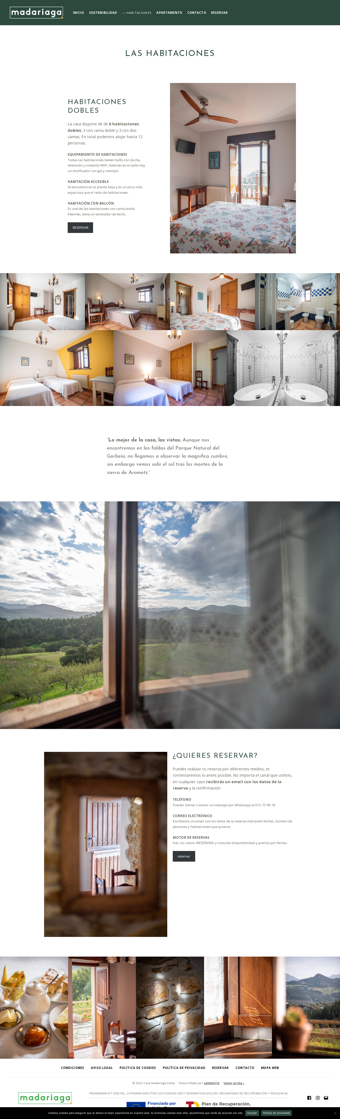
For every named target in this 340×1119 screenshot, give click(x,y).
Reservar (219, 13)
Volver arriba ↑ (234, 1083)
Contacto (196, 13)
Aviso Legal (102, 1068)
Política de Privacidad (184, 1068)
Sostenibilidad (103, 13)
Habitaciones (139, 13)
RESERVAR (80, 227)
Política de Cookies (138, 1068)
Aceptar (252, 1112)
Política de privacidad (276, 1112)
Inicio (78, 13)
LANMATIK (212, 1083)
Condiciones (72, 1068)
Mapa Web (270, 1068)
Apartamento (169, 13)
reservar (183, 856)
